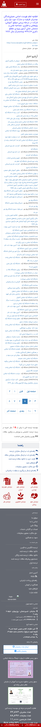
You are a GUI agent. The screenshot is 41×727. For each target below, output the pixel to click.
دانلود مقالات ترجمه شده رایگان (26, 555)
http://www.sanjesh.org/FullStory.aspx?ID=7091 (22, 44)
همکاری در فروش (31, 584)
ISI (36, 436)
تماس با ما (34, 521)
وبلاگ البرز (34, 525)
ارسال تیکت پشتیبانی (21, 646)
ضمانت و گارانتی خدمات (29, 529)
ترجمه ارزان (33, 563)
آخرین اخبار (33, 572)
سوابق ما (35, 518)
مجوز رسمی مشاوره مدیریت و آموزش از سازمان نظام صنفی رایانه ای (20, 683)
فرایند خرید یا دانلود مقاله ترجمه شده (22, 459)
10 (29, 411)
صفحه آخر (11, 411)
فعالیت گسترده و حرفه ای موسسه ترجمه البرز (20, 708)
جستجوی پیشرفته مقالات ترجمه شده (24, 559)
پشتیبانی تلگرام (22, 651)
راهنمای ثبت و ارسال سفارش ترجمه (23, 451)
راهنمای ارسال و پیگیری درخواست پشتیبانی (21, 470)
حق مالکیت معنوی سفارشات (25, 466)
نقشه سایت (33, 592)
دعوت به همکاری (32, 537)
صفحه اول (31, 391)
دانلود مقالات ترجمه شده (29, 551)
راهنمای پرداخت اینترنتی (28, 580)
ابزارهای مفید (31, 462)
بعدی (21, 411)
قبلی (21, 391)
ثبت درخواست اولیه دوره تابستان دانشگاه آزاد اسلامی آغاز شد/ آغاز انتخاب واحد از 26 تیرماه (21, 140)
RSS (33, 576)
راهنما (20, 445)
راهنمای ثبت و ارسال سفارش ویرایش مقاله (20, 455)
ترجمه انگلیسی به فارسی (29, 547)
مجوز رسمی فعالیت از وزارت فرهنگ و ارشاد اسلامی (20, 658)
